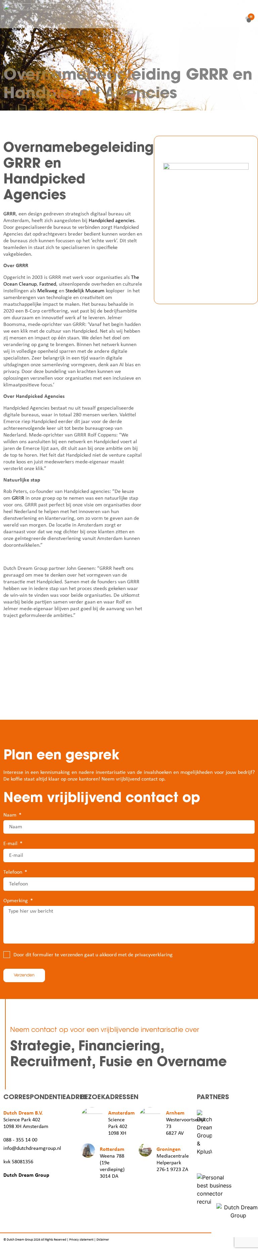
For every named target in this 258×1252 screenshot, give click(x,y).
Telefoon (13, 872)
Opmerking (16, 901)
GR (15, 498)
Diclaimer (102, 1240)
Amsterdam (121, 1113)
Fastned (47, 284)
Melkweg (47, 291)
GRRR (9, 214)
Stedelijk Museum (85, 291)
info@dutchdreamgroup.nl (32, 1148)
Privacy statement (81, 1240)
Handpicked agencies (111, 220)
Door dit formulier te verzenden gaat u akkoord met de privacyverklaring (93, 955)
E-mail (11, 843)
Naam (10, 815)
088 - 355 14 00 (20, 1140)
